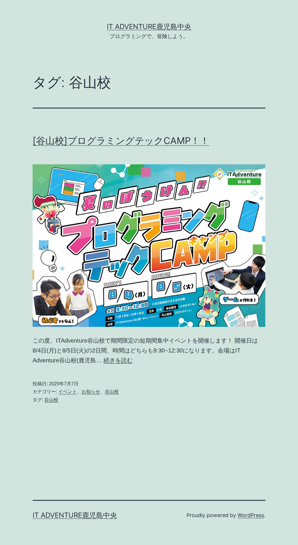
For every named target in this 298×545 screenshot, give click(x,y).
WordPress (250, 515)
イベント (67, 391)
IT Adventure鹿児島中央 (149, 26)
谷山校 (112, 391)
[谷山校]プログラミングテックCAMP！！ (121, 140)
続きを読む (118, 360)
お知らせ (90, 391)
